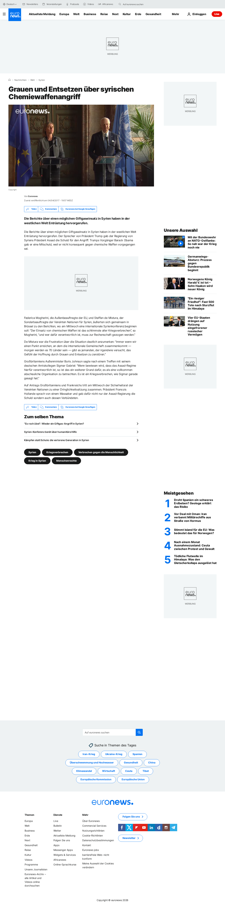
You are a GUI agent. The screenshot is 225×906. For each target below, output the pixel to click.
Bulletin (57, 825)
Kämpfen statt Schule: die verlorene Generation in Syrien (56, 440)
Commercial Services (94, 825)
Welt (76, 14)
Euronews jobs (90, 850)
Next (115, 14)
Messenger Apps (63, 850)
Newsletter (129, 838)
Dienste (57, 814)
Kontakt (86, 845)
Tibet (146, 771)
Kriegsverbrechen (57, 452)
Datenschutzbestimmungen (98, 840)
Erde (138, 14)
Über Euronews (91, 820)
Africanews (59, 859)
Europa (64, 14)
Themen (29, 814)
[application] (81, 145)
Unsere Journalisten (36, 869)
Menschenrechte (66, 460)
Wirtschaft (108, 771)
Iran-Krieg (89, 754)
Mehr (85, 814)
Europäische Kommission (96, 779)
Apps (56, 845)
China (151, 762)
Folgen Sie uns (61, 840)
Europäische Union (133, 779)
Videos (28, 859)
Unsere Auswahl (180, 230)
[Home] (9, 80)
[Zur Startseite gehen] (14, 14)
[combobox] (137, 4)
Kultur (127, 14)
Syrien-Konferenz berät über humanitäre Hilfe (50, 431)
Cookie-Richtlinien (92, 835)
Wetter (57, 830)
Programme (31, 864)
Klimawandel (84, 771)
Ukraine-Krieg (113, 754)
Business (90, 14)
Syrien (41, 80)
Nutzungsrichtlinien (93, 830)
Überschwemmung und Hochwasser (92, 762)
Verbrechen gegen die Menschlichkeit (101, 452)
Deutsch (10, 4)
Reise (104, 14)
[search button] (120, 4)
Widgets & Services (64, 854)
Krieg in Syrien (37, 460)
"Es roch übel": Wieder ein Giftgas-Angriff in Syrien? (54, 423)
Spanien (137, 754)
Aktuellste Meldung (42, 14)
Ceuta (128, 771)
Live (216, 13)
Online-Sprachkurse (64, 864)
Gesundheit (153, 14)
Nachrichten (20, 80)
